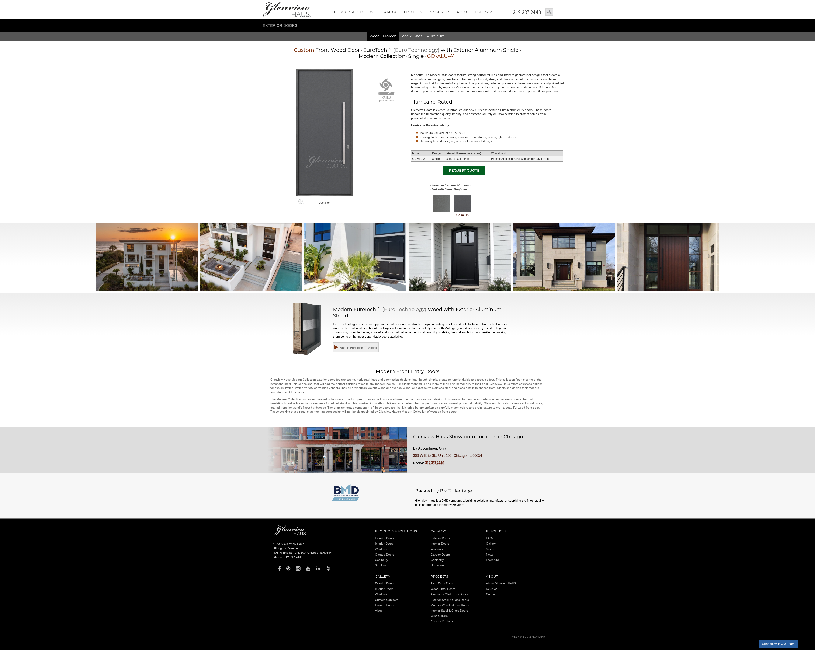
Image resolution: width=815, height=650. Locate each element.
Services (380, 565)
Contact (491, 594)
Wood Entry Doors (443, 589)
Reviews (491, 589)
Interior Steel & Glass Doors (449, 610)
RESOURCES (439, 12)
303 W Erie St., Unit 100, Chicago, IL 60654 (447, 456)
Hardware (437, 565)
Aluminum (435, 36)
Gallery (491, 543)
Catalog (390, 12)
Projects (413, 12)
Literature (492, 560)
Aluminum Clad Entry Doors (449, 594)
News (489, 554)
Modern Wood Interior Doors (450, 605)
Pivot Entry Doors (442, 583)
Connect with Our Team (778, 644)
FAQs (489, 538)
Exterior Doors (280, 25)
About (463, 12)
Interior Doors (384, 543)
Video (490, 549)
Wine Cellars (439, 616)
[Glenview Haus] (278, 568)
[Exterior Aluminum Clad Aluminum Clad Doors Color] (441, 203)
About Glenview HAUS (501, 583)
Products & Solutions (353, 12)
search (549, 12)
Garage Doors (384, 554)
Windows (381, 549)
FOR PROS (484, 12)
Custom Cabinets (386, 599)
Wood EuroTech (383, 36)
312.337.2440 (527, 12)
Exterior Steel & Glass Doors (450, 599)
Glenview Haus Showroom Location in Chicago (468, 437)
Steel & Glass (411, 36)
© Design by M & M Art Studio (528, 637)
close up (462, 215)
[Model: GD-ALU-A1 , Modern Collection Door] (324, 195)
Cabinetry (381, 560)
